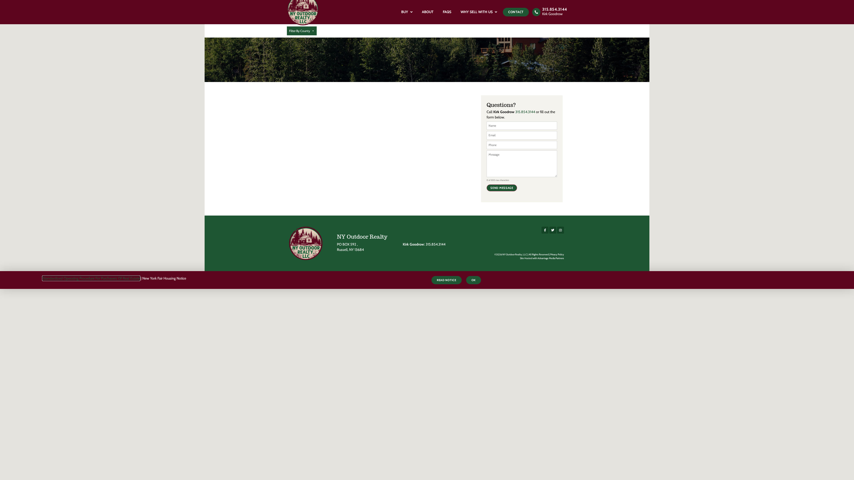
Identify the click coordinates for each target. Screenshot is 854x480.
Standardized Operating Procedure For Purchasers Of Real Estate (91, 278)
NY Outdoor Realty (362, 236)
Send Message (501, 188)
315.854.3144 (554, 9)
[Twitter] (552, 230)
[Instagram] (560, 230)
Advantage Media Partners (551, 258)
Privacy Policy (557, 254)
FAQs (447, 12)
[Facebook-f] (545, 230)
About (427, 12)
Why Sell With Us (477, 12)
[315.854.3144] (536, 12)
